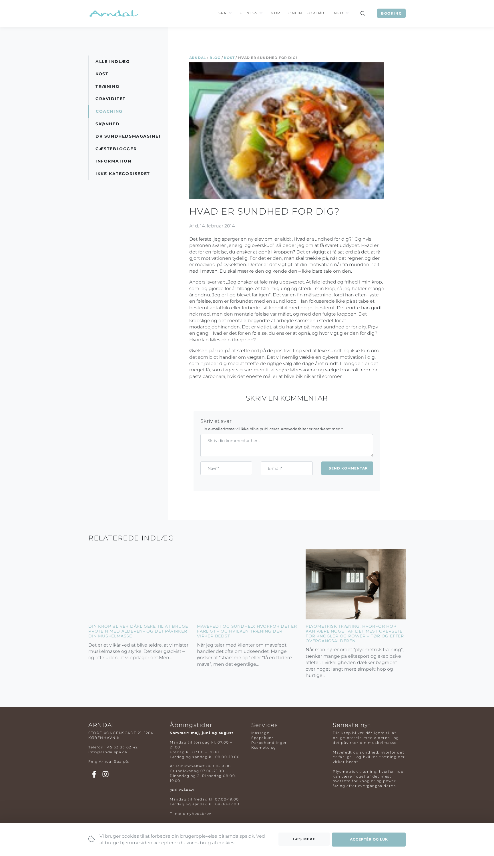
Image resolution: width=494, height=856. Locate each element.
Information (113, 161)
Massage (260, 733)
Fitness (248, 13)
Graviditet (110, 98)
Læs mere (304, 839)
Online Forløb (306, 13)
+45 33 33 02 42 (121, 747)
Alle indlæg (112, 61)
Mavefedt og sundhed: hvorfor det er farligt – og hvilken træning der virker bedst (247, 631)
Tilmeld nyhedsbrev (190, 813)
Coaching (109, 111)
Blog (215, 58)
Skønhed (107, 123)
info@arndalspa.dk (108, 752)
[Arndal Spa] (113, 13)
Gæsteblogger (116, 148)
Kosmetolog (263, 747)
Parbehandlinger (269, 742)
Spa (222, 13)
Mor (275, 13)
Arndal (197, 58)
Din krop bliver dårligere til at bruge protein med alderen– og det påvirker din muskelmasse (138, 631)
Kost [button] (101, 73)
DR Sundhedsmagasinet (128, 136)
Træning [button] (107, 86)
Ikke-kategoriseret (122, 173)
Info (337, 13)
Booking (391, 13)
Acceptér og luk (369, 839)
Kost (229, 58)
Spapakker (262, 738)
